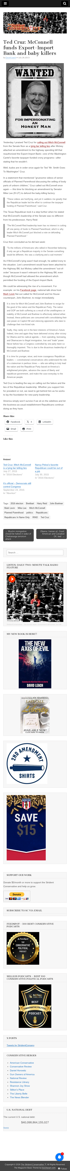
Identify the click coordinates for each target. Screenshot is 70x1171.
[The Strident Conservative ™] (35, 21)
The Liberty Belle (18, 1093)
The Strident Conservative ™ (33, 1164)
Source (6, 1128)
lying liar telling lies (40, 146)
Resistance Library (19, 1082)
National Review (18, 1078)
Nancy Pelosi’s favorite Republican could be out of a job (49, 468)
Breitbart (30, 503)
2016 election (17, 503)
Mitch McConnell (37, 508)
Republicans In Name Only (17, 517)
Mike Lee (22, 508)
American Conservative (22, 1062)
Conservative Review (21, 1066)
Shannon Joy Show (20, 1085)
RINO (35, 517)
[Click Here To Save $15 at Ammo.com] (26, 859)
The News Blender (19, 1097)
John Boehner (56, 503)
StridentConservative (14, 624)
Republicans (42, 513)
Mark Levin (9, 294)
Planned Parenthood (13, 513)
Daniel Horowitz (18, 1070)
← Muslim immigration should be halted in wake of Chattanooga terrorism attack (18, 535)
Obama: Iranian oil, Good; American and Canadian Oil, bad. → (52, 534)
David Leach (11, 57)
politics (29, 513)
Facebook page (28, 290)
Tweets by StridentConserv (20, 1045)
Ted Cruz (45, 517)
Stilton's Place (17, 1089)
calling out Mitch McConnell (51, 142)
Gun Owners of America (22, 1074)
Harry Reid (42, 503)
